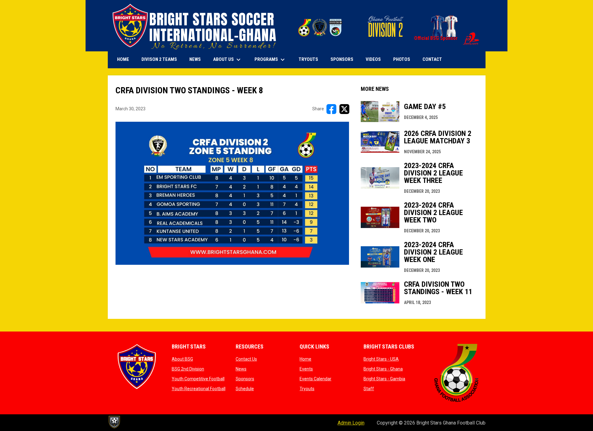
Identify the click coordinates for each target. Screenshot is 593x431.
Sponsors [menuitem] (341, 59)
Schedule (245, 388)
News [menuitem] (195, 59)
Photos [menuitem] (401, 59)
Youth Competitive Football (198, 378)
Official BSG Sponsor (446, 38)
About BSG (182, 359)
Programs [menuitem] (270, 59)
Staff (369, 388)
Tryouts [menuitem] (308, 59)
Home (305, 359)
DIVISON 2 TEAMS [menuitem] (159, 59)
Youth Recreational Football (198, 388)
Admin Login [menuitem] (351, 423)
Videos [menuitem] (373, 59)
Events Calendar (315, 378)
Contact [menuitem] (432, 59)
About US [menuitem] (227, 59)
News (241, 368)
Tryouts (307, 388)
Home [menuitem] (123, 59)
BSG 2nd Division (188, 368)
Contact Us (246, 359)
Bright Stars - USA (381, 359)
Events (306, 368)
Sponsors (245, 378)
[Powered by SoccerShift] (114, 422)
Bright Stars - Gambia (384, 378)
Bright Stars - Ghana (383, 368)
